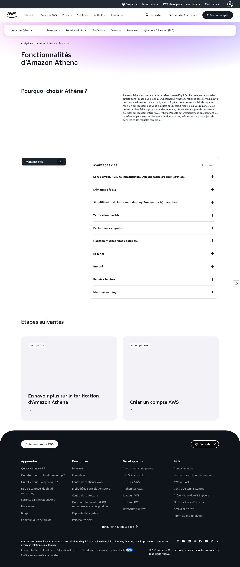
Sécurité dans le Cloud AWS (38, 499)
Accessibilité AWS (184, 508)
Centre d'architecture (85, 495)
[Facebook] (183, 541)
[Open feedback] (236, 283)
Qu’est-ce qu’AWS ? (33, 468)
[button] (49, 15)
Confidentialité (29, 549)
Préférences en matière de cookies (39, 555)
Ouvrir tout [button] (208, 165)
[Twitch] (200, 541)
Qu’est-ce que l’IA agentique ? (39, 482)
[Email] (217, 541)
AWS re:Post (181, 482)
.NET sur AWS (131, 482)
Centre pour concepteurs (138, 468)
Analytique (27, 43)
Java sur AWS (131, 495)
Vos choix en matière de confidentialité (103, 549)
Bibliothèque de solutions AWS (91, 488)
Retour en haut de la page (118, 526)
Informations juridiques (188, 515)
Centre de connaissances (189, 488)
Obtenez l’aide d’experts (189, 502)
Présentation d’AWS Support (191, 495)
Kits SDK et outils (133, 475)
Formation (78, 475)
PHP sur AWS (131, 502)
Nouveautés (28, 506)
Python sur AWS (133, 488)
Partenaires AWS (82, 520)
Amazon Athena (46, 43)
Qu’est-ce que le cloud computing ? (43, 475)
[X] (178, 541)
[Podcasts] (211, 541)
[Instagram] (195, 541)
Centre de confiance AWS (87, 482)
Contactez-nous (183, 468)
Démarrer (78, 468)
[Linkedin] (189, 541)
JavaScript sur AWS (135, 508)
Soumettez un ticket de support (193, 475)
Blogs (24, 513)
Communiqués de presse (36, 520)
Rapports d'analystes (85, 513)
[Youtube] (206, 541)
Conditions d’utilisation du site (60, 549)
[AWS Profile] (230, 4)
